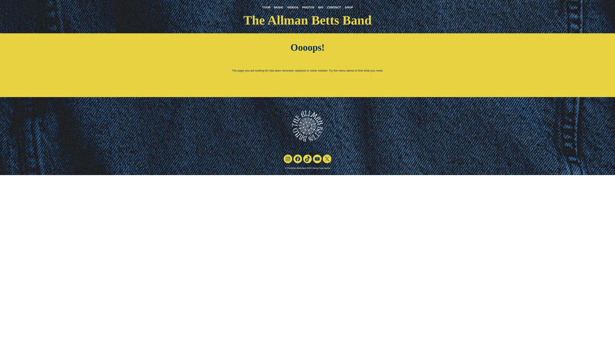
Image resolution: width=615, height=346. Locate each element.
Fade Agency (324, 168)
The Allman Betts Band (307, 20)
